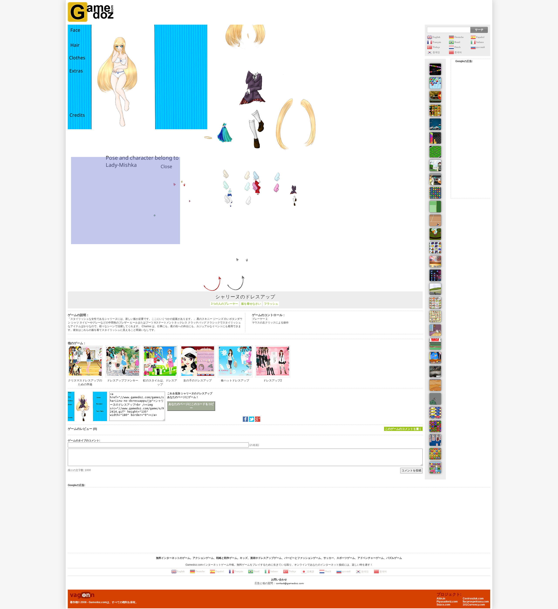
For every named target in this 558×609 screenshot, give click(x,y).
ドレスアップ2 (272, 380)
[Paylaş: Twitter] (251, 419)
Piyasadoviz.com (447, 601)
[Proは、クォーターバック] (435, 152)
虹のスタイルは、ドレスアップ (160, 382)
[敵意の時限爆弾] (435, 179)
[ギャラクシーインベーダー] (435, 275)
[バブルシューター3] (435, 83)
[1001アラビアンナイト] (435, 193)
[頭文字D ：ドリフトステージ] (435, 399)
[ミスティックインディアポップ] (435, 234)
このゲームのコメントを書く (403, 428)
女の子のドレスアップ (197, 380)
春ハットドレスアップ (235, 380)
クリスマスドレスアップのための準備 (85, 382)
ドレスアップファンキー (122, 380)
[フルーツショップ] (435, 248)
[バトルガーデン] (435, 165)
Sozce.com (443, 604)
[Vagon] (82, 595)
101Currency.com (474, 604)
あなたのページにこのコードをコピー (191, 406)
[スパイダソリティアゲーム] (435, 440)
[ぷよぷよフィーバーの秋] (435, 413)
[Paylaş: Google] (257, 419)
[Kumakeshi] (435, 303)
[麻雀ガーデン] (435, 316)
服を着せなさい (251, 303)
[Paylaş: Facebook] (245, 419)
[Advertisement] (411, 12)
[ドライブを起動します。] (435, 289)
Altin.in (441, 598)
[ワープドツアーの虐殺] (435, 97)
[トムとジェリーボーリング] (435, 330)
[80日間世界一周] (435, 454)
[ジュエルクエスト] (435, 110)
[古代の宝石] (435, 426)
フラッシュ (271, 303)
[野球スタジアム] (435, 344)
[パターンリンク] (435, 467)
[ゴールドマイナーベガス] (435, 385)
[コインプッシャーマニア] (435, 261)
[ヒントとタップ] (435, 358)
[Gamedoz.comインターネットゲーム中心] (91, 12)
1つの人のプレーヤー (224, 303)
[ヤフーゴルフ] (435, 207)
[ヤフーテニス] (435, 220)
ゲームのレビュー (80, 428)
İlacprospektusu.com (476, 601)
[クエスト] (435, 69)
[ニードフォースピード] (435, 371)
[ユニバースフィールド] (435, 124)
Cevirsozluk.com (473, 598)
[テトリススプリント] (435, 138)
